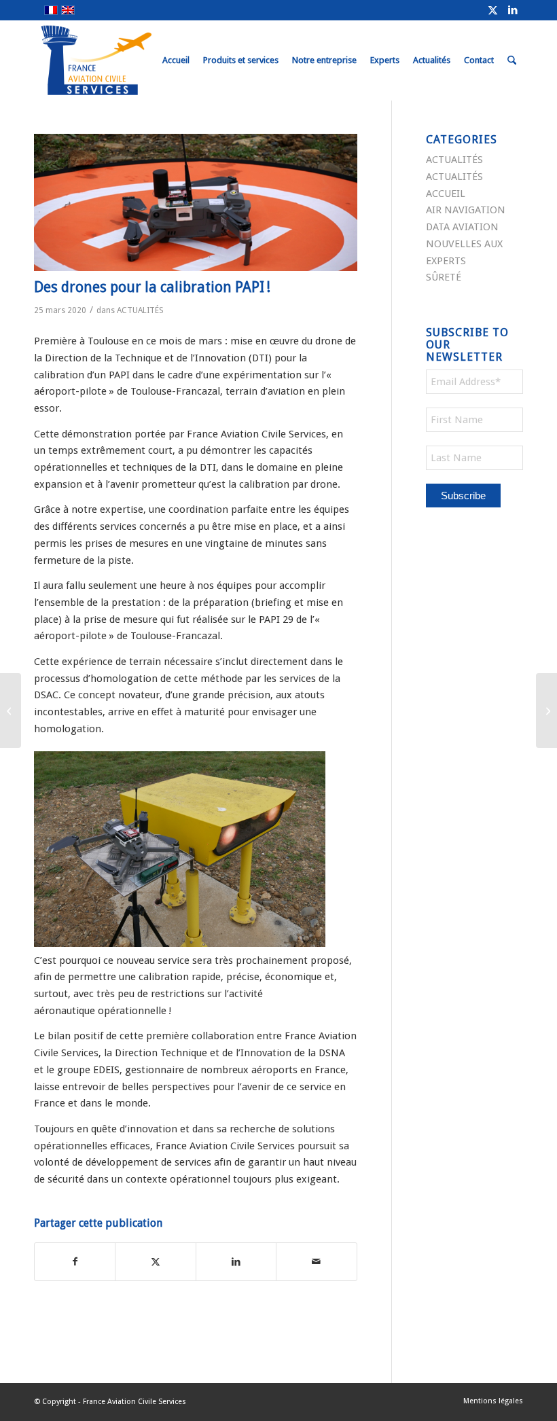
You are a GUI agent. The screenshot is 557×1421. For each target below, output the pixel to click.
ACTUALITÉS (140, 310)
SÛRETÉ (443, 277)
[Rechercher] (512, 60)
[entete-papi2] (195, 202)
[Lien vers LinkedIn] (513, 10)
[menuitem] (176, 60)
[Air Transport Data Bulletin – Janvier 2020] (10, 710)
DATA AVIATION (462, 227)
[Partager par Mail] (316, 1261)
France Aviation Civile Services (134, 1401)
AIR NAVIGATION (465, 210)
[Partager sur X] (155, 1261)
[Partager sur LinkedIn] (236, 1261)
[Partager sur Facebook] (75, 1261)
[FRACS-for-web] (121, 60)
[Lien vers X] (492, 10)
